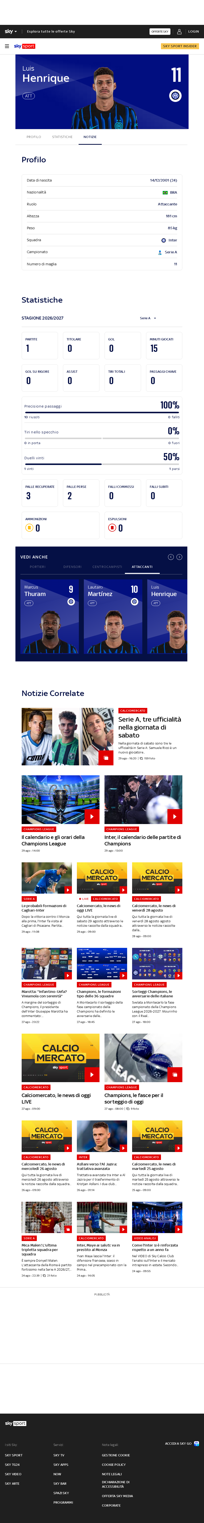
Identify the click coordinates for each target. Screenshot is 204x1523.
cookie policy (114, 1465)
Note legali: (110, 1445)
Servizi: (58, 1445)
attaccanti (142, 567)
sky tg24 (12, 1465)
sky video (13, 1474)
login (193, 31)
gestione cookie (116, 1455)
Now (57, 1474)
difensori (72, 567)
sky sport (13, 1455)
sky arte (12, 1483)
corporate (111, 1505)
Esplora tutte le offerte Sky (51, 31)
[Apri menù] (7, 46)
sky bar (59, 1483)
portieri (37, 567)
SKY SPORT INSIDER (180, 46)
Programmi (63, 1502)
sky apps (61, 1465)
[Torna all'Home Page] (25, 46)
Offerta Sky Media (117, 1496)
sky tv (58, 1455)
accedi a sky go (178, 1443)
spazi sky (61, 1493)
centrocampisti (107, 567)
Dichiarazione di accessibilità (115, 1484)
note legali (112, 1474)
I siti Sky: (11, 1445)
